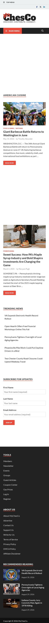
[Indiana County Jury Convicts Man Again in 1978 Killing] (11, 600)
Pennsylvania (8, 251)
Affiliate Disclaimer (12, 553)
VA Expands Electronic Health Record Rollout (32, 571)
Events (6, 470)
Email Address (9, 410)
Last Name (8, 398)
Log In (6, 494)
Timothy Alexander (25, 139)
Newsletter (8, 466)
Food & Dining (8, 128)
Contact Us (8, 525)
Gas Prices (8, 489)
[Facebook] (36, 7)
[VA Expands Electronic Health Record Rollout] (11, 570)
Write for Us (9, 534)
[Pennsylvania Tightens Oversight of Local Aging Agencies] (11, 585)
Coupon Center (10, 484)
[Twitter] (40, 7)
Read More (8, 162)
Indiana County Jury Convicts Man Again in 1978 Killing (32, 603)
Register (7, 499)
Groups (6, 475)
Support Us (8, 530)
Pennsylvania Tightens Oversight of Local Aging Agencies (33, 587)
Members (7, 461)
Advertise (7, 520)
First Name (8, 387)
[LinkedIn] (44, 7)
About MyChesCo (11, 516)
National (19, 128)
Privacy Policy (9, 544)
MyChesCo (22, 621)
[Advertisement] (24, 63)
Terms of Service (10, 539)
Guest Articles (9, 480)
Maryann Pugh (24, 269)
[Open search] (42, 31)
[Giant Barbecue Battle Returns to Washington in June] (24, 114)
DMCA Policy (9, 549)
